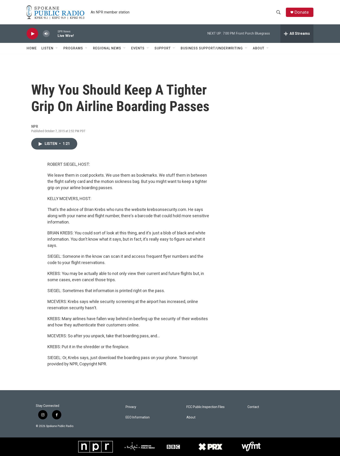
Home (32, 48)
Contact (253, 407)
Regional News (107, 48)
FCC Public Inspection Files (205, 407)
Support (163, 48)
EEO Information (138, 417)
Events (138, 48)
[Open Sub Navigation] (57, 48)
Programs (73, 48)
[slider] (53, 33)
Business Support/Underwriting (212, 48)
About (258, 48)
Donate (301, 12)
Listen (47, 48)
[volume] (46, 34)
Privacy (131, 407)
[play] (32, 33)
